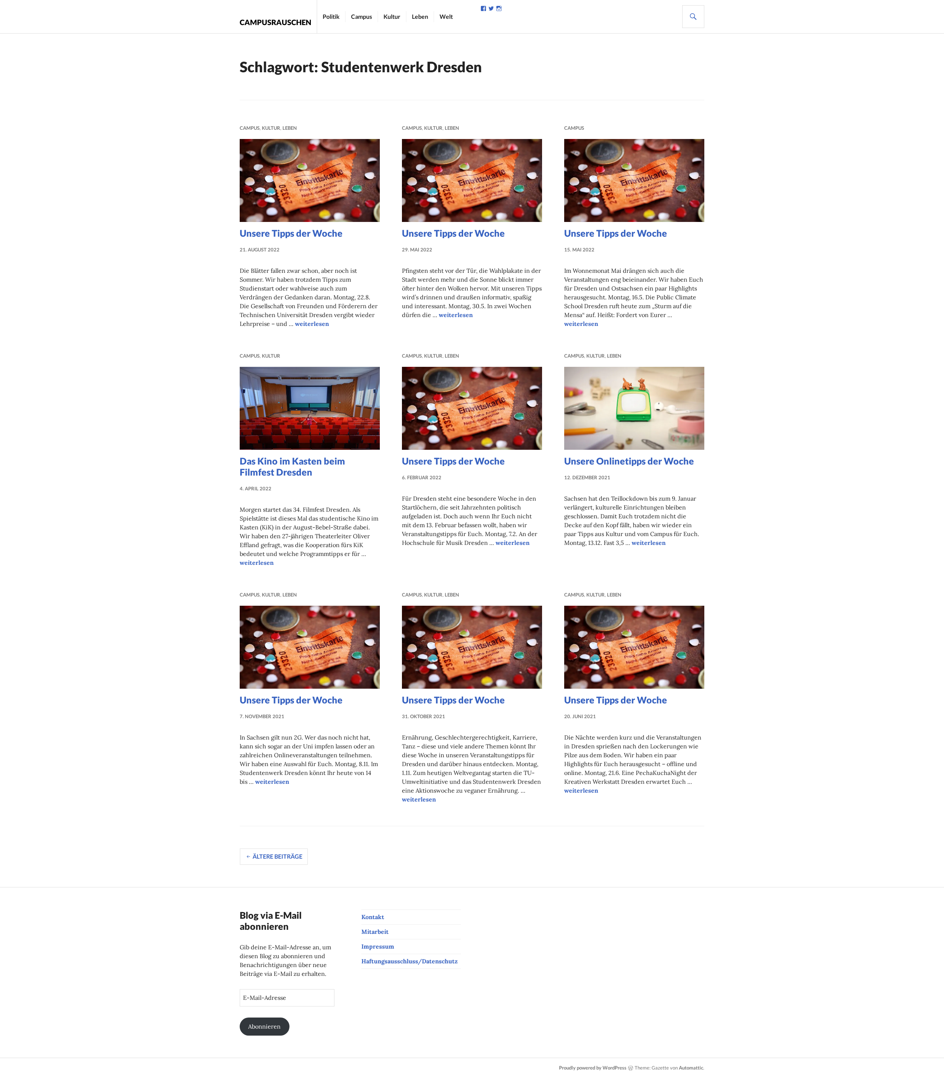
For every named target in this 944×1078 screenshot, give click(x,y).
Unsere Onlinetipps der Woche (629, 460)
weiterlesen (312, 323)
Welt (446, 16)
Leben (420, 16)
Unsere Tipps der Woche (291, 233)
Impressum (377, 946)
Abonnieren (264, 1026)
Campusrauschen (275, 22)
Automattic (691, 1068)
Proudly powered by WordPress (593, 1068)
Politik (331, 16)
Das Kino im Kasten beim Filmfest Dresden (292, 466)
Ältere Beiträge (277, 856)
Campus (361, 16)
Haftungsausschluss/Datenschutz (409, 961)
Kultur (392, 16)
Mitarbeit (375, 931)
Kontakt (372, 917)
